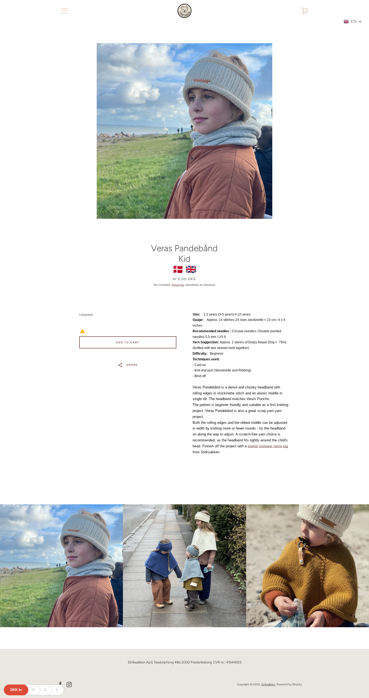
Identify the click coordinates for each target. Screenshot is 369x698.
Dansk (88, 322)
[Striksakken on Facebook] (60, 684)
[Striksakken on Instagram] (69, 684)
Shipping (178, 285)
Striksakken (268, 684)
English (102, 322)
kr (16, 690)
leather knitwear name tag (268, 446)
